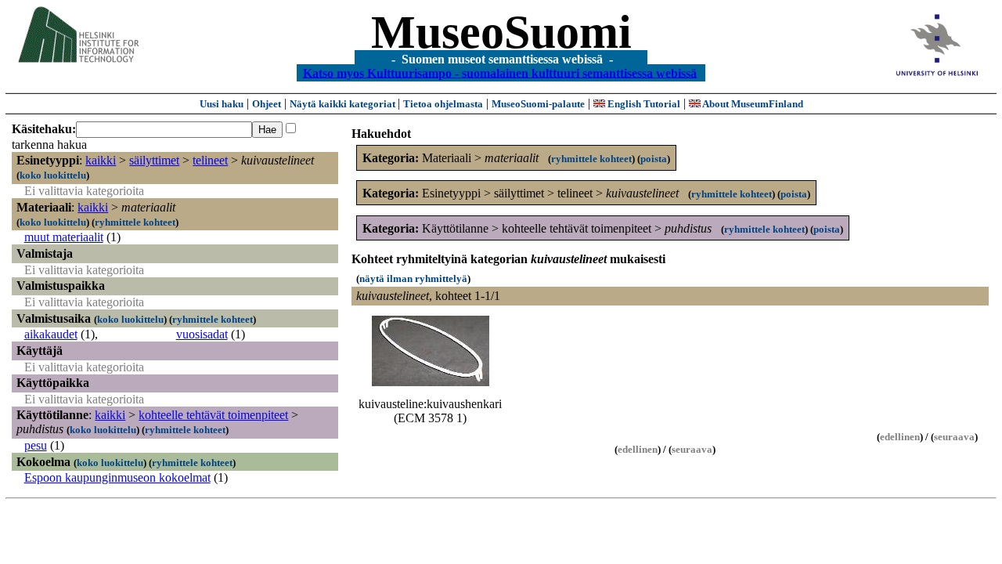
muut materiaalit (63, 237)
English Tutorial (642, 104)
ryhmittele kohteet (135, 222)
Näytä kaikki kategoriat (344, 104)
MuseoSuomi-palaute (538, 104)
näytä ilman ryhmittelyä (413, 278)
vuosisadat (202, 334)
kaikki (100, 160)
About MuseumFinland (752, 104)
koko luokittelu (53, 175)
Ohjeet (266, 104)
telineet (210, 160)
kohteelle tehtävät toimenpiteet (213, 414)
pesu (35, 445)
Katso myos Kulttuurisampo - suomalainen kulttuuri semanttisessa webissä (500, 72)
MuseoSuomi (501, 32)
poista (653, 158)
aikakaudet (50, 334)
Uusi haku (221, 104)
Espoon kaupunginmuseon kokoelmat (117, 477)
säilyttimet (154, 160)
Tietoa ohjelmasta (443, 104)
